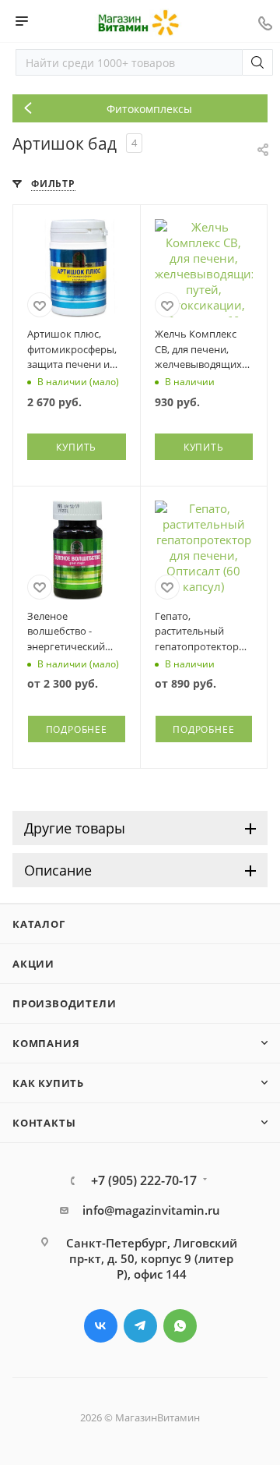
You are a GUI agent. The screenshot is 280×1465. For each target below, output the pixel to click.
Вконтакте (100, 1326)
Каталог (38, 924)
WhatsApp (180, 1326)
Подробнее (76, 729)
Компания (45, 1043)
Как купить (48, 1083)
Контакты (43, 1123)
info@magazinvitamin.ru (151, 1210)
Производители (64, 1003)
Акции (33, 964)
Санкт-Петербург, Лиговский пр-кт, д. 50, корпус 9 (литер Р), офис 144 (151, 1258)
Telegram (140, 1326)
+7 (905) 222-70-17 (144, 1180)
